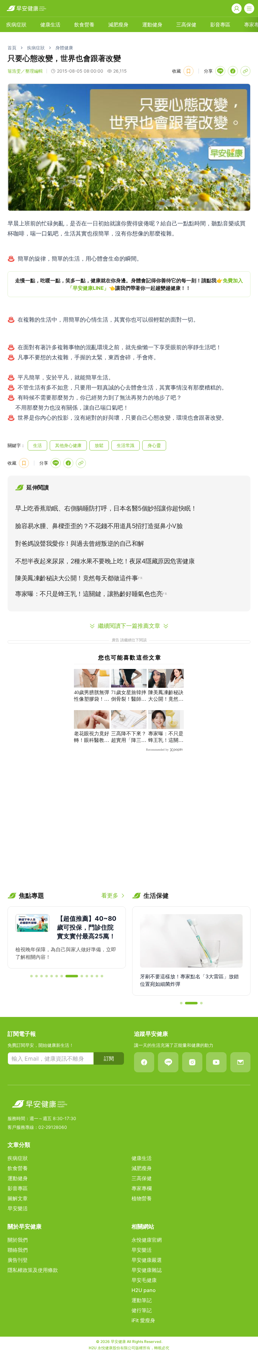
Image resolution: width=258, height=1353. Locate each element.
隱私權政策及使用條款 (33, 1270)
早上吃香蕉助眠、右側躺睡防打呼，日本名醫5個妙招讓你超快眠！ (106, 508)
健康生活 (50, 24)
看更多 (109, 895)
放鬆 (99, 445)
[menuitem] (16, 24)
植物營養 (142, 1198)
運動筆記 (142, 1300)
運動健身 (152, 24)
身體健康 (64, 47)
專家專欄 (142, 1188)
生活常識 (125, 445)
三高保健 (186, 24)
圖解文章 (18, 1198)
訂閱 (109, 1058)
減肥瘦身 (118, 24)
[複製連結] (245, 71)
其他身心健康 (68, 445)
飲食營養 (84, 24)
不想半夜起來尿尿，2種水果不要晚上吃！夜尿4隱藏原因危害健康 (104, 561)
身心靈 (154, 445)
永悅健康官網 (147, 1240)
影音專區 (220, 24)
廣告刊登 (18, 1260)
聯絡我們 (18, 1250)
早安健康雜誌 (147, 1270)
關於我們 (18, 1240)
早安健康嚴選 (147, 1260)
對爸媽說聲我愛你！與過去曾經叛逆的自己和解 (79, 543)
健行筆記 (142, 1310)
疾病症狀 (16, 24)
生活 (37, 445)
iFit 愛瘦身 (143, 1320)
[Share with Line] (220, 71)
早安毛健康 (144, 1280)
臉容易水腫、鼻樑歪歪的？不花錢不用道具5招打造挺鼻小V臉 (98, 526)
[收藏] (188, 71)
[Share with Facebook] (233, 71)
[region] (129, 284)
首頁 (12, 47)
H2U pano (144, 1290)
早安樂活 (18, 1208)
